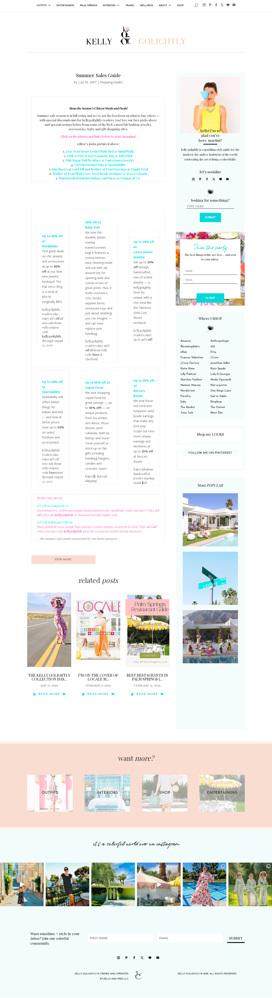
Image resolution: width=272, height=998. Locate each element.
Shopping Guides (111, 82)
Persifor (185, 396)
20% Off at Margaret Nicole (55, 522)
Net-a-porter (218, 385)
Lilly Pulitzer (188, 374)
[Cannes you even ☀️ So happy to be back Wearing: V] (67, 884)
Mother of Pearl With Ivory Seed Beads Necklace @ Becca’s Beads (100, 174)
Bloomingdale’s (190, 346)
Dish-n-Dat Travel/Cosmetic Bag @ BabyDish (100, 156)
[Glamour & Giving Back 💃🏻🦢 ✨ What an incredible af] (204, 884)
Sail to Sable (218, 396)
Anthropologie (219, 341)
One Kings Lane (220, 390)
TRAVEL (130, 5)
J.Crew (214, 357)
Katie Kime (187, 368)
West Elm (216, 412)
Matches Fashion (191, 379)
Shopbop (216, 401)
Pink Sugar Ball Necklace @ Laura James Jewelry (99, 160)
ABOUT (163, 5)
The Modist (187, 407)
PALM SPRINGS (88, 5)
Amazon (185, 341)
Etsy (213, 352)
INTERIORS (109, 5)
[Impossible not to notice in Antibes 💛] (22, 884)
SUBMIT (210, 217)
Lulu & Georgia (220, 374)
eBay (183, 352)
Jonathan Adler (220, 363)
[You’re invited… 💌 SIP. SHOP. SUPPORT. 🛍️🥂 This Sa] (250, 884)
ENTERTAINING (65, 5)
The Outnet (217, 407)
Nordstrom (187, 390)
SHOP (180, 5)
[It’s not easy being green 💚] (113, 884)
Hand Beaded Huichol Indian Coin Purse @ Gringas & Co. (99, 178)
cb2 (212, 346)
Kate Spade (218, 368)
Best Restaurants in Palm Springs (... (147, 677)
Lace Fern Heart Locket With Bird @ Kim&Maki (100, 151)
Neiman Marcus (190, 385)
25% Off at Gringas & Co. (53, 506)
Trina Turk (186, 412)
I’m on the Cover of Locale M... (98, 677)
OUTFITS (42, 5)
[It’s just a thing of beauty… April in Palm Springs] (159, 884)
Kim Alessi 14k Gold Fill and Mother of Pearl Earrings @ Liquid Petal (100, 169)
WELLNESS (146, 5)
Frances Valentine (191, 357)
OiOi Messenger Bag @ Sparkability (100, 165)
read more (49, 694)
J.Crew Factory (189, 363)
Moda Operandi (220, 379)
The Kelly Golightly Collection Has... (49, 677)
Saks (183, 401)
